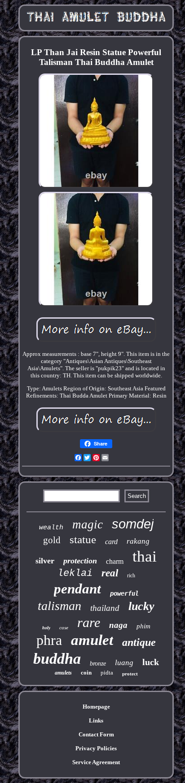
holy (46, 627)
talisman (59, 606)
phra (49, 640)
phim (143, 626)
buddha (57, 658)
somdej (133, 524)
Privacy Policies (96, 748)
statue (83, 539)
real (109, 573)
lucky (141, 606)
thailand (104, 608)
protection (80, 560)
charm (114, 561)
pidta (107, 672)
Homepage (96, 706)
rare (88, 622)
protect (130, 673)
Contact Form (96, 734)
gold (52, 540)
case (63, 627)
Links (96, 720)
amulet (92, 640)
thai (144, 556)
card (111, 541)
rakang (138, 541)
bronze (98, 663)
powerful (124, 593)
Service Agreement (96, 762)
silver (44, 560)
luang (124, 662)
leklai (74, 573)
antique (139, 642)
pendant (77, 589)
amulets (63, 673)
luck (150, 662)
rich (131, 575)
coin (86, 672)
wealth (51, 528)
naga (118, 625)
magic (87, 524)
